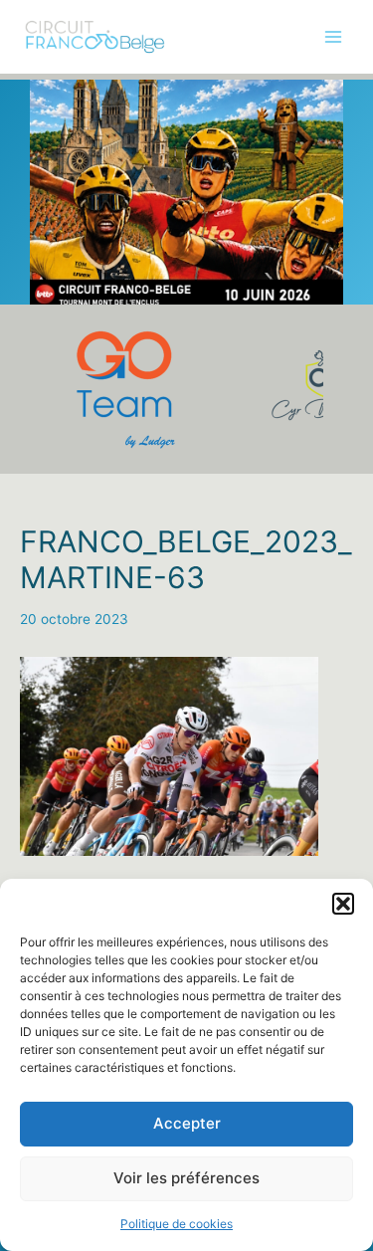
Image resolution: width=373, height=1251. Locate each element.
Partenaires (56, 265)
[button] (343, 904)
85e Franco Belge (76, 142)
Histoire (44, 224)
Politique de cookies (176, 1223)
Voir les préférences (186, 1177)
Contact (46, 347)
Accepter (187, 1123)
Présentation (60, 101)
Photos (42, 183)
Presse (42, 305)
